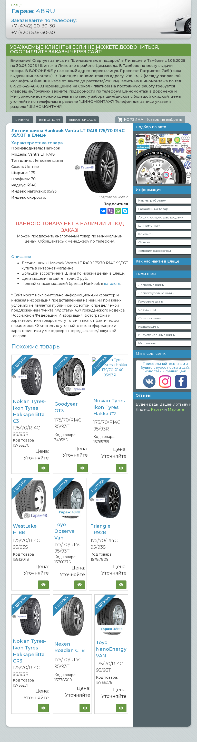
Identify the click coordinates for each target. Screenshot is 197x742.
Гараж (33, 11)
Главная (22, 120)
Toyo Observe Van (64, 531)
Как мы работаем (152, 200)
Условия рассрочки (154, 251)
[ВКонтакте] (103, 211)
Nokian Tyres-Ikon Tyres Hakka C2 (109, 407)
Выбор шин (49, 120)
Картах (157, 409)
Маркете (176, 409)
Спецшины (147, 310)
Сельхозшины (149, 318)
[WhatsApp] (118, 211)
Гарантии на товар (153, 209)
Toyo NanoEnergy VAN (111, 649)
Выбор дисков (82, 120)
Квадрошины (149, 326)
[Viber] (110, 211)
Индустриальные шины (156, 335)
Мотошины (147, 343)
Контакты (145, 234)
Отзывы (144, 242)
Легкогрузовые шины (156, 293)
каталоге (112, 283)
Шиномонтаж (149, 225)
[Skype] (125, 211)
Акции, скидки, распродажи (160, 217)
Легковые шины (151, 285)
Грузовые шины (151, 301)
